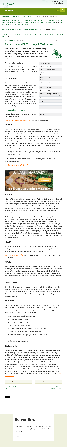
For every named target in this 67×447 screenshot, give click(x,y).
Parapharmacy (6, 16)
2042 (24, 16)
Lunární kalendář (16, 16)
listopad (30, 16)
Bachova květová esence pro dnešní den (18, 120)
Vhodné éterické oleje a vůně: (14, 255)
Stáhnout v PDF (49, 382)
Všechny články (58, 10)
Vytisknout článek (19, 382)
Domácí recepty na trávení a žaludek (16, 165)
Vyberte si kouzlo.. (11, 278)
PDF (61, 41)
